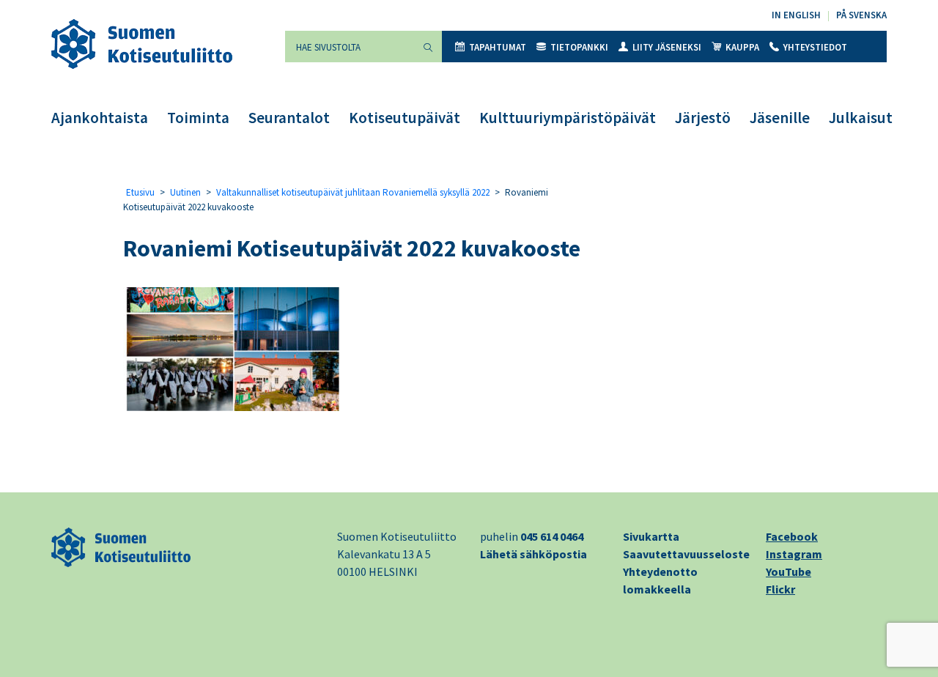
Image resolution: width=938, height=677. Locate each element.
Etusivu (140, 192)
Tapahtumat (497, 47)
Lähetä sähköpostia (533, 554)
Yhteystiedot (815, 47)
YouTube (788, 571)
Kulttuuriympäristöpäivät (567, 117)
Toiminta (198, 117)
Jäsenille (780, 117)
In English (796, 15)
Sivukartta (651, 536)
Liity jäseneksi (666, 47)
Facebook (792, 536)
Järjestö (703, 117)
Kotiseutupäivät (404, 117)
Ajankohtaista (99, 117)
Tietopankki (579, 47)
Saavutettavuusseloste (686, 554)
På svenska (861, 15)
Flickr (780, 589)
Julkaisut (861, 117)
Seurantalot (289, 117)
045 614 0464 (551, 536)
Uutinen (185, 192)
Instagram (794, 554)
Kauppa (742, 47)
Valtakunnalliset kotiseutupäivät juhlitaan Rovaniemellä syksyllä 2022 (353, 192)
